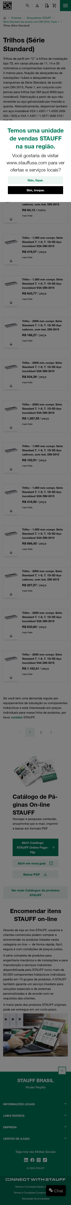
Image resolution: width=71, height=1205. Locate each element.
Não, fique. (35, 180)
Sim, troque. (36, 190)
